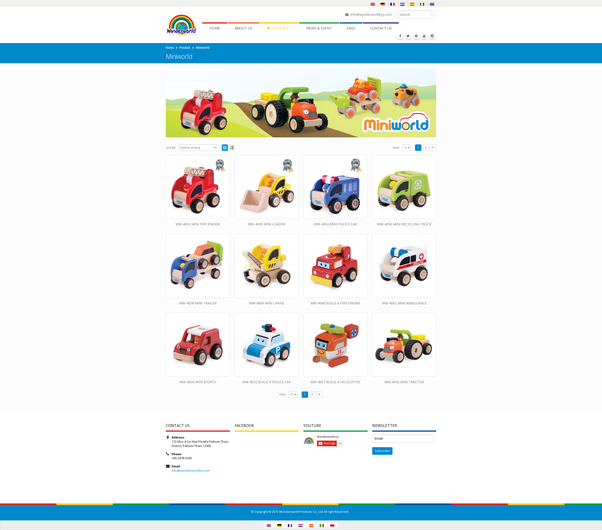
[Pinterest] (416, 36)
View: (396, 148)
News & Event (319, 28)
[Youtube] (424, 36)
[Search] (431, 15)
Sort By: (171, 148)
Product (280, 28)
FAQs (351, 28)
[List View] (232, 147)
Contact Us (381, 28)
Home (214, 28)
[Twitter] (408, 36)
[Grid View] (225, 147)
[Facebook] (400, 36)
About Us (243, 28)
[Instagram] (432, 36)
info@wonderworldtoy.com (191, 471)
